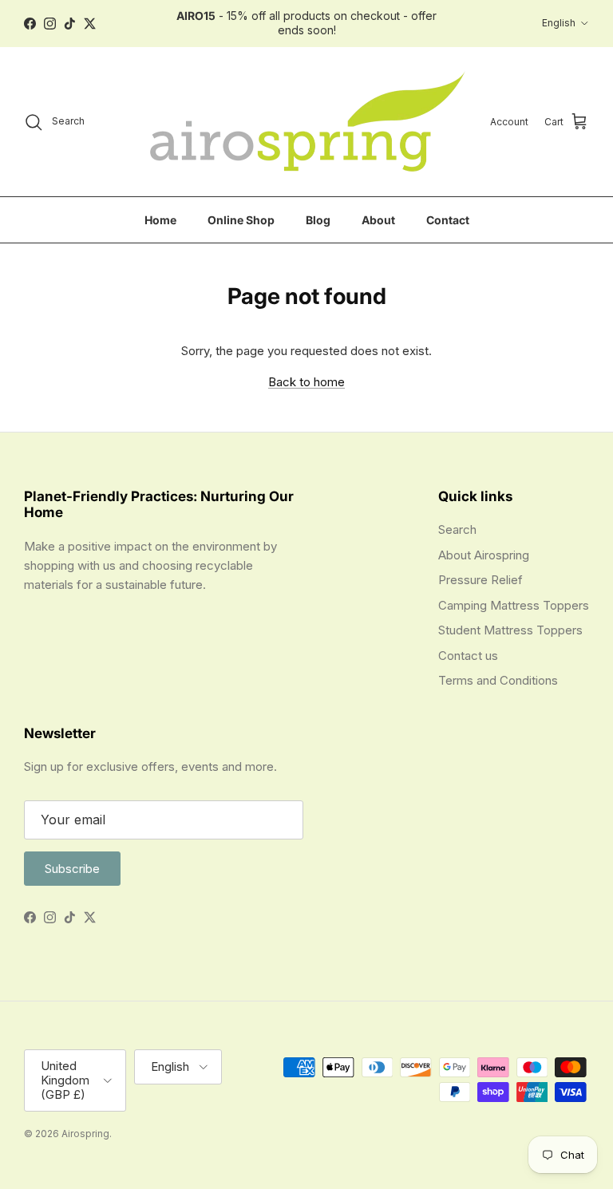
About (378, 220)
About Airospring (483, 555)
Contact (447, 220)
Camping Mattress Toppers (513, 605)
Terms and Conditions (498, 680)
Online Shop (241, 220)
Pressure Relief (480, 579)
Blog (318, 220)
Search (457, 529)
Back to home (306, 381)
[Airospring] (304, 122)
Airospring (85, 1134)
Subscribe (72, 868)
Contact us (468, 655)
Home (160, 220)
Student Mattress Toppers (510, 630)
